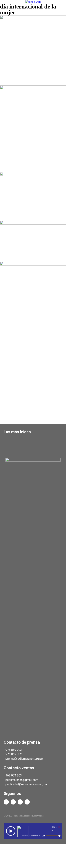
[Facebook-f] (6, 802)
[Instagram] (27, 802)
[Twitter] (13, 802)
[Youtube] (20, 802)
